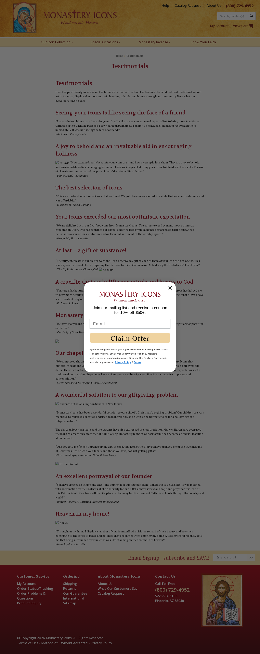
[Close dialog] (170, 288)
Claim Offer (130, 338)
